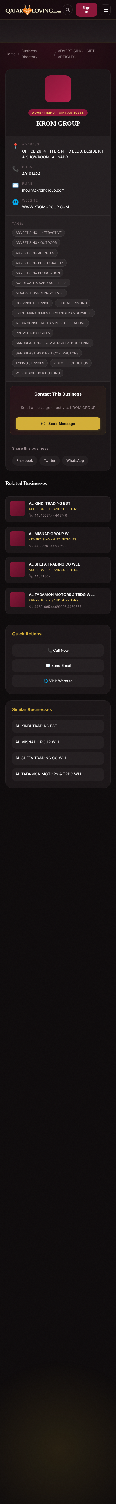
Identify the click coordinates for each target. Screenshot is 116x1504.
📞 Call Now (58, 650)
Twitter (50, 460)
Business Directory (29, 53)
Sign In (86, 9)
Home (10, 53)
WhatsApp (75, 460)
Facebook (24, 460)
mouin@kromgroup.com (43, 190)
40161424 (31, 173)
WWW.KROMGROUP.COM (45, 207)
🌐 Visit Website (58, 680)
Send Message (61, 423)
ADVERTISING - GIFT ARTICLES (76, 53)
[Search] (68, 9)
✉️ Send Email (58, 665)
